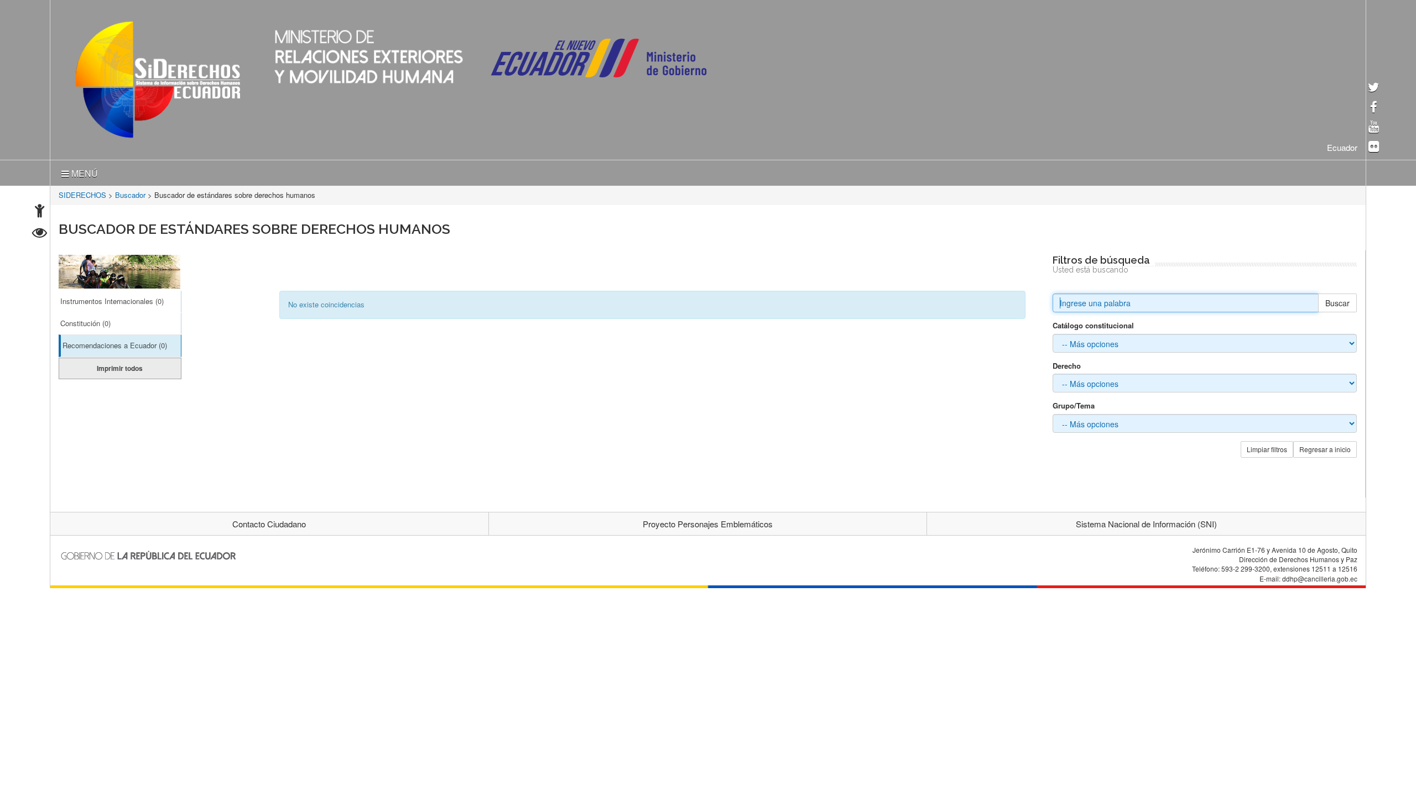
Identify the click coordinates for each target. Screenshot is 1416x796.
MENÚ (83, 171)
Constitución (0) (85, 321)
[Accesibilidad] (39, 212)
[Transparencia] (39, 234)
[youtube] (1373, 127)
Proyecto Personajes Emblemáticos (708, 521)
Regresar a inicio (1325, 447)
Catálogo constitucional (1093, 323)
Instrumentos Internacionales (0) (112, 299)
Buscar (1337, 300)
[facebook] (1373, 108)
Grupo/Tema (1074, 404)
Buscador (130, 192)
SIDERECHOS (82, 192)
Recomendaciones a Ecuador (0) (115, 343)
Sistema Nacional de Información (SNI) (1146, 521)
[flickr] (1373, 147)
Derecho (1067, 364)
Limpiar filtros (1267, 447)
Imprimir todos (120, 366)
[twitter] (1373, 88)
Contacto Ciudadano (269, 521)
